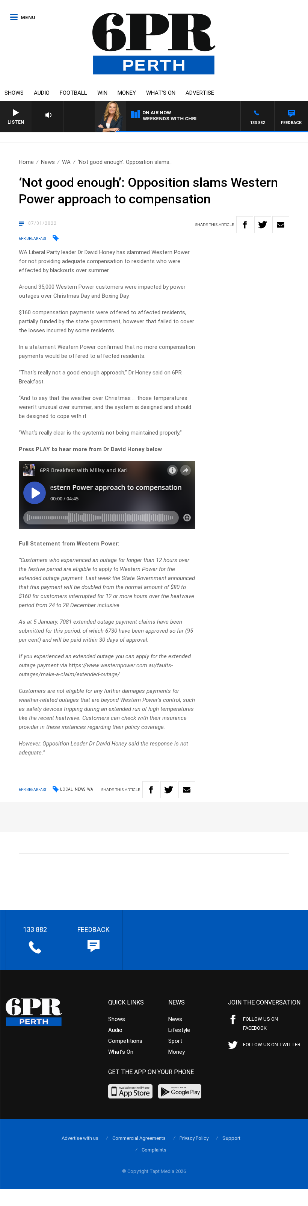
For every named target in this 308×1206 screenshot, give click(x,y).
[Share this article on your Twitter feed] (262, 224)
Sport (175, 1041)
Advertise (200, 92)
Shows (14, 92)
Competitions (125, 1041)
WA (66, 162)
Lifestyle (179, 1030)
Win (102, 92)
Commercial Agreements (139, 1138)
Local (66, 789)
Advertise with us (80, 1138)
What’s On (160, 92)
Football (73, 92)
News (48, 162)
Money (127, 92)
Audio (42, 92)
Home (26, 162)
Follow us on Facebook (260, 1023)
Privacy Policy (194, 1138)
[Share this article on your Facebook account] (244, 224)
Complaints (154, 1150)
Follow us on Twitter (271, 1044)
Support (231, 1138)
